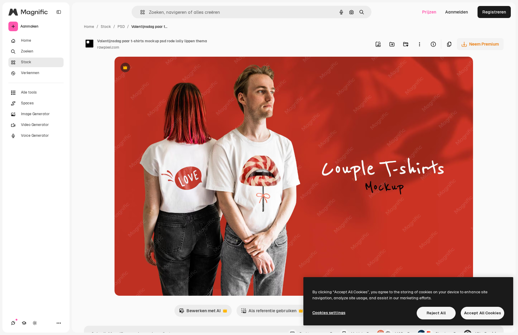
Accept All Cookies (482, 313)
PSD (121, 26)
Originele (153, 68)
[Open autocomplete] (140, 12)
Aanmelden (456, 12)
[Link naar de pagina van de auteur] (89, 44)
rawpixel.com (108, 47)
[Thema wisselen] (35, 323)
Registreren (494, 12)
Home (89, 26)
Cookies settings (328, 312)
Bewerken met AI (200, 312)
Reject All (436, 313)
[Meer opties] (419, 44)
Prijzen (429, 12)
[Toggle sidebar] (59, 12)
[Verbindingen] (13, 323)
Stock (106, 26)
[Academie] (24, 323)
